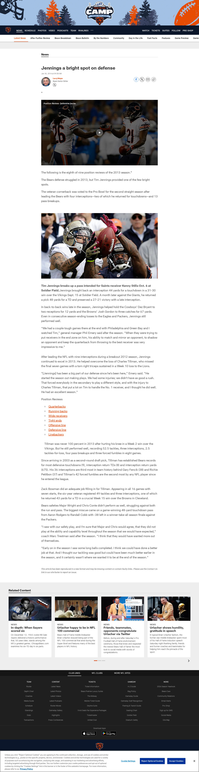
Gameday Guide (131, 696)
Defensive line (57, 429)
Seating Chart (131, 710)
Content (56, 682)
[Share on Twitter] (142, 81)
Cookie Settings (128, 761)
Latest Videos (56, 696)
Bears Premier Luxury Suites (92, 691)
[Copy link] (153, 79)
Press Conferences (55, 720)
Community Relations (166, 696)
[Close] (194, 761)
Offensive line (57, 425)
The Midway (92, 696)
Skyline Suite (92, 706)
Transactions (29, 720)
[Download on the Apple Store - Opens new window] (89, 733)
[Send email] (148, 81)
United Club (92, 720)
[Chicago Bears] (99, 747)
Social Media (166, 715)
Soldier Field (132, 715)
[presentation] (189, 661)
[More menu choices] (92, 30)
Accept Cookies (176, 761)
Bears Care (166, 691)
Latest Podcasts (56, 701)
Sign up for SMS (166, 710)
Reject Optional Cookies (152, 761)
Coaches (28, 696)
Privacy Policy (26, 769)
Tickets (92, 682)
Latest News (55, 686)
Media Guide (29, 701)
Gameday (132, 682)
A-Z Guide (132, 686)
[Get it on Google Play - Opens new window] (109, 734)
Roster (28, 686)
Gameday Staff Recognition (131, 701)
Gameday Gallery (55, 710)
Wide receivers (58, 415)
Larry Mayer (58, 78)
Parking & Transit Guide (132, 706)
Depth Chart (29, 691)
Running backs (58, 411)
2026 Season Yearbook (166, 686)
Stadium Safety (132, 720)
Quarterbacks (57, 406)
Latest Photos (55, 691)
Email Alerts (166, 701)
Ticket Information (92, 686)
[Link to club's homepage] (8, 30)
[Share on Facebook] (136, 81)
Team (29, 682)
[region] (99, 761)
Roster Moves (55, 706)
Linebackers (56, 434)
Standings (29, 710)
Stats (29, 715)
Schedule (28, 706)
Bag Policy (132, 691)
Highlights (56, 715)
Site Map (166, 720)
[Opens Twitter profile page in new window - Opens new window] (54, 85)
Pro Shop (166, 706)
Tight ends (55, 420)
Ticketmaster (92, 715)
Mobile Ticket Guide (92, 701)
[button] (99, 132)
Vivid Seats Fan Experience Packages (92, 710)
